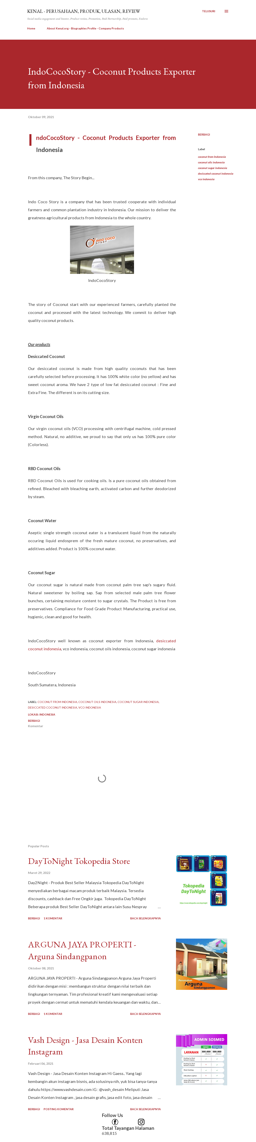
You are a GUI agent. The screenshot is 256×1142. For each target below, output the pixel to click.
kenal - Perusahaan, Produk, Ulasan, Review (83, 11)
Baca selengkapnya (145, 918)
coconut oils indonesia (211, 162)
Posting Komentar (59, 1109)
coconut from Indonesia (212, 156)
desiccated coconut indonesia (215, 173)
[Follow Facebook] (115, 1120)
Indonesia (47, 714)
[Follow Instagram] (141, 1120)
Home (31, 28)
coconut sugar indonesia (212, 168)
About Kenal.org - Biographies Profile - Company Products (85, 28)
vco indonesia (206, 179)
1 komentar (53, 918)
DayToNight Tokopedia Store (79, 861)
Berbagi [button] (204, 134)
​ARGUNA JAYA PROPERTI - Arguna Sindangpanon (82, 950)
